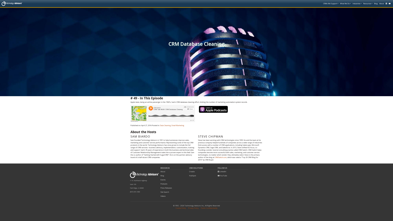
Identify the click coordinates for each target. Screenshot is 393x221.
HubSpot (192, 176)
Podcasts (163, 184)
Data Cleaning (165, 125)
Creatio (192, 171)
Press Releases (166, 188)
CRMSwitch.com (221, 157)
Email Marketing (178, 125)
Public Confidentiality (209, 208)
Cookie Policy (181, 208)
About (381, 3)
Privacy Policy (193, 208)
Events (163, 180)
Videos (163, 196)
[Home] (12, 3)
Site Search (164, 192)
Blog (376, 3)
